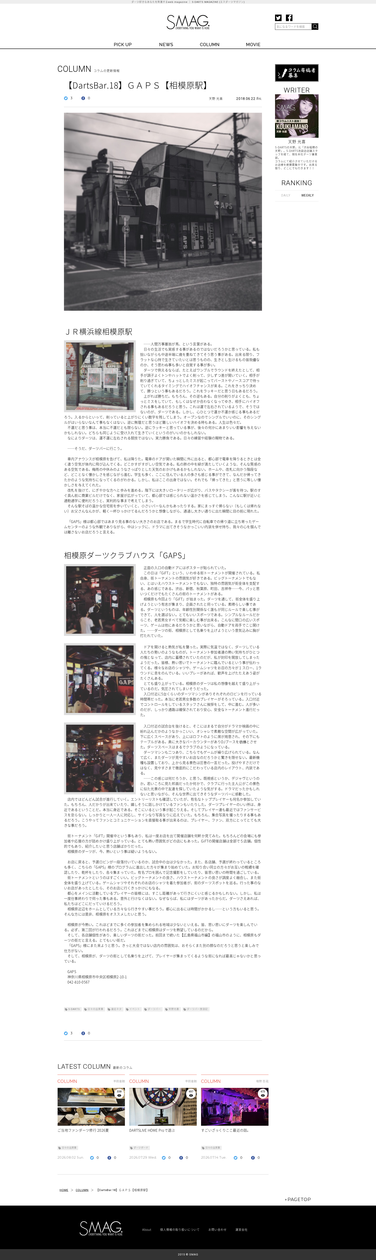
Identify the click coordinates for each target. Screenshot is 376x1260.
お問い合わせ (217, 1229)
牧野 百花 (262, 1081)
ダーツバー (154, 1009)
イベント (134, 1009)
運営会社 (241, 1229)
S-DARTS (74, 1009)
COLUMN (82, 1190)
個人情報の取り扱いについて (180, 1229)
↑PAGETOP (298, 1199)
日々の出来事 (95, 1009)
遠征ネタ (116, 1009)
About (146, 1229)
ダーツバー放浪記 (197, 1009)
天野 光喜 (216, 98)
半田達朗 (119, 1081)
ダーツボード (141, 1147)
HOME (64, 1190)
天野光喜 (174, 1009)
